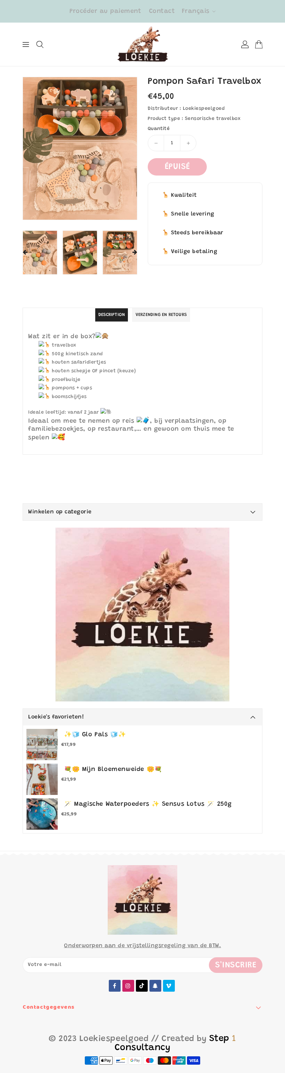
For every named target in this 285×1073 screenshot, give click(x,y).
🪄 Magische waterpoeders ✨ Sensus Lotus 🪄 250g (148, 804)
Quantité (159, 129)
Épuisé (177, 167)
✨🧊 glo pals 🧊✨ (95, 735)
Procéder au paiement (105, 11)
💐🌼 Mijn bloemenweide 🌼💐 (113, 769)
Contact (162, 11)
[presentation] (25, 253)
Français (196, 11)
